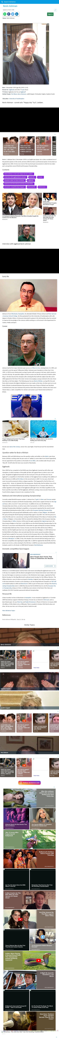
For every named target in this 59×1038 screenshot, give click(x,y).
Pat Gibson (14, 94)
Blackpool (11, 538)
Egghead (23, 92)
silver (42, 499)
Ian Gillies (33, 461)
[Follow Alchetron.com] (29, 785)
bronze (49, 499)
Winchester (14, 314)
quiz (23, 90)
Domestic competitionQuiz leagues (14, 187)
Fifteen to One (36, 368)
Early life (32, 177)
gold (37, 499)
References (42, 187)
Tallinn (14, 521)
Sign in (50, 14)
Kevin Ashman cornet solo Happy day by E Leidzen (19, 174)
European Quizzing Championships (42, 510)
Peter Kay (20, 602)
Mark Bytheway (38, 545)
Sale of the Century (15, 447)
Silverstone (24, 583)
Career (40, 177)
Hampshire (21, 314)
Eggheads (11, 90)
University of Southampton (16, 98)
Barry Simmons (22, 94)
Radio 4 (47, 456)
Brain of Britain (38, 381)
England (44, 521)
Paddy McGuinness (30, 602)
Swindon (30, 579)
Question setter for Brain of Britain (14, 180)
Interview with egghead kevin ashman (15, 177)
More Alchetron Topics (8, 610)
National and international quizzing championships (19, 183)
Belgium (45, 512)
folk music (46, 600)
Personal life (31, 187)
